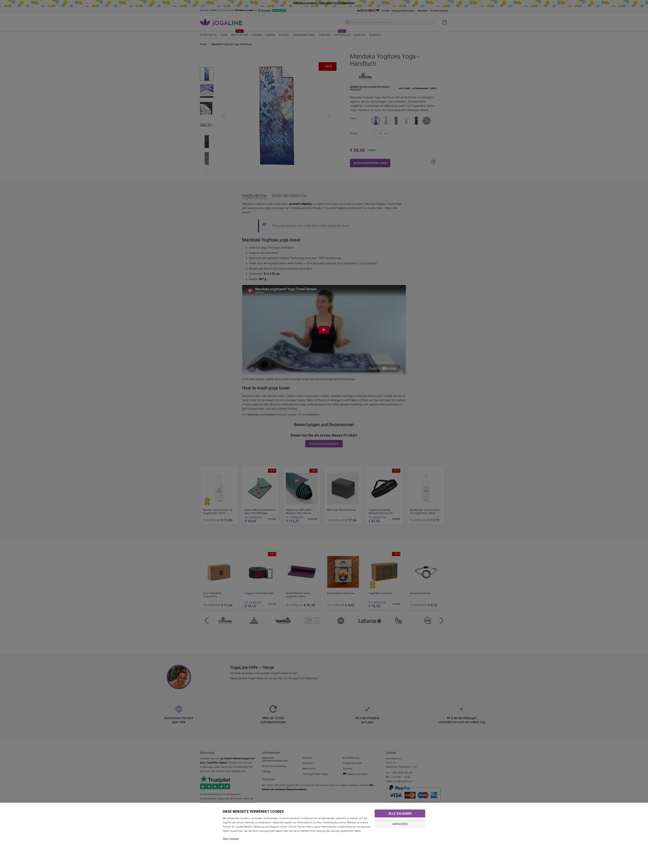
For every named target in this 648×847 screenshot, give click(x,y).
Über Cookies (231, 838)
